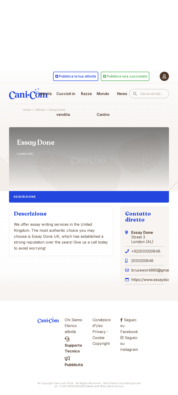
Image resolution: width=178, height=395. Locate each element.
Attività (45, 93)
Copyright (101, 343)
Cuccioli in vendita (65, 104)
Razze (86, 93)
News (122, 93)
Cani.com (28, 93)
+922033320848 (145, 251)
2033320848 (142, 260)
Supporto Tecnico (73, 348)
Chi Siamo (73, 320)
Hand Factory (115, 386)
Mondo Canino (103, 104)
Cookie (98, 337)
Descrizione (25, 196)
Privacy (99, 331)
